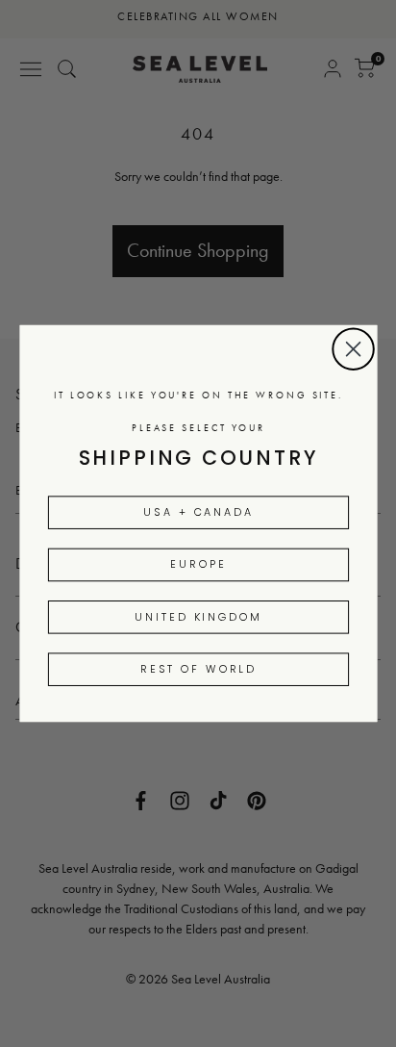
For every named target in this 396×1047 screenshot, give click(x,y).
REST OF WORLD (198, 669)
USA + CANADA (198, 512)
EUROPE (198, 565)
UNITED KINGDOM (198, 617)
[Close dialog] (353, 349)
